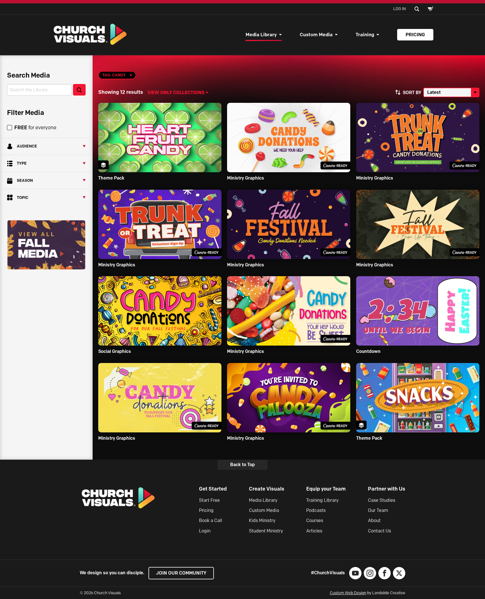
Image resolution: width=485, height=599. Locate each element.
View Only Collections (175, 92)
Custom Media (316, 34)
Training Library (322, 500)
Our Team (378, 510)
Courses (314, 520)
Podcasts (316, 510)
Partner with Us (386, 489)
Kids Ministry (262, 520)
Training (365, 34)
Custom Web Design (348, 593)
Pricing (415, 34)
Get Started (213, 489)
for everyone (35, 127)
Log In (399, 8)
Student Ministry (266, 531)
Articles (314, 531)
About (374, 520)
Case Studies (381, 500)
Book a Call (210, 520)
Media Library (261, 34)
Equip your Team (326, 489)
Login (205, 531)
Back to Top (242, 464)
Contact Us (379, 531)
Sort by (412, 92)
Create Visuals (266, 489)
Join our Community (181, 573)
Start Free (209, 500)
